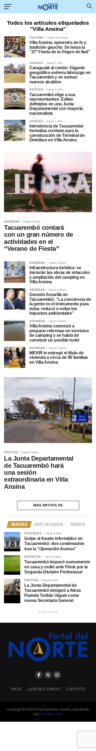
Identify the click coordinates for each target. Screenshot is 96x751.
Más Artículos (48, 505)
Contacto (75, 689)
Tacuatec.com (51, 714)
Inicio (16, 689)
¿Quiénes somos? (44, 689)
